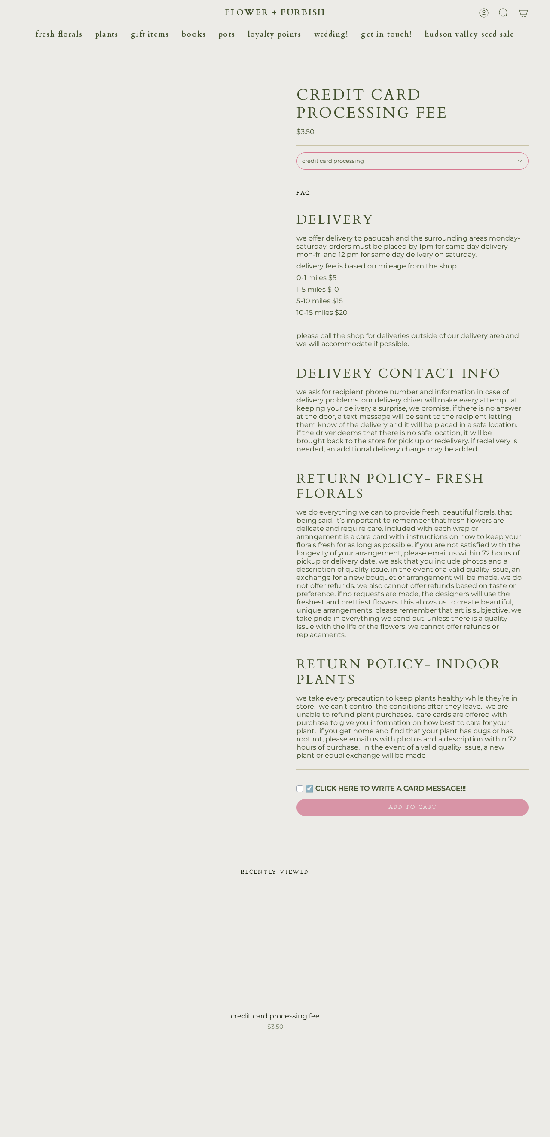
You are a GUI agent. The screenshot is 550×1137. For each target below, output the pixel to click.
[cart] (523, 13)
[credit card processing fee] (275, 949)
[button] (59, 34)
